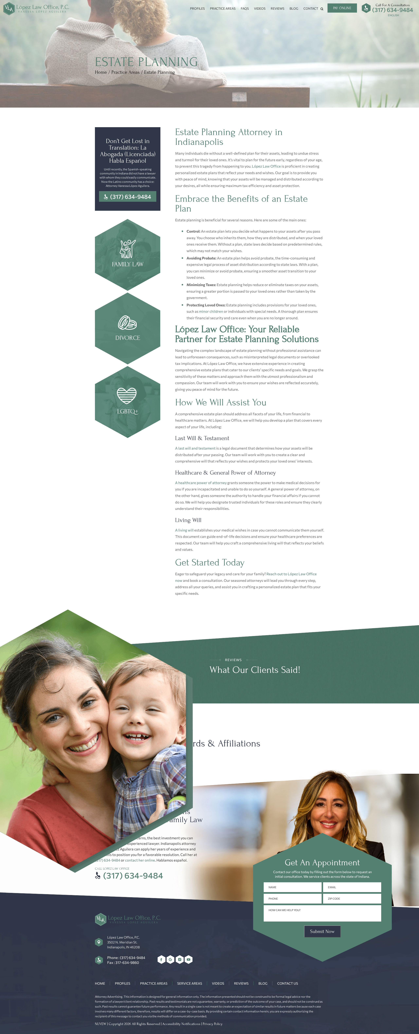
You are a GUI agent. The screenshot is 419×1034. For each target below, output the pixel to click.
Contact (310, 8)
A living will (184, 530)
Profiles (197, 8)
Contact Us (287, 983)
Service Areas (189, 983)
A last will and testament (195, 448)
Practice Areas (223, 8)
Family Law (127, 255)
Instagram (180, 959)
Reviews (277, 8)
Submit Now (322, 931)
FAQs (245, 8)
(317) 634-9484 (392, 9)
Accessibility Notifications (181, 1024)
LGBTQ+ (127, 402)
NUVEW (100, 1024)
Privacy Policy (212, 1024)
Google (171, 959)
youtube (189, 959)
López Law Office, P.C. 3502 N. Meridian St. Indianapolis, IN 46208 (123, 942)
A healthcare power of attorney (201, 482)
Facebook (162, 959)
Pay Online (342, 8)
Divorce (127, 328)
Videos (259, 8)
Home (100, 983)
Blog (294, 8)
